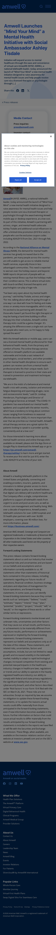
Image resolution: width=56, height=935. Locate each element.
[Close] (51, 136)
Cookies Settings (25, 172)
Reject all (18, 180)
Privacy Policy (25, 165)
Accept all (37, 180)
